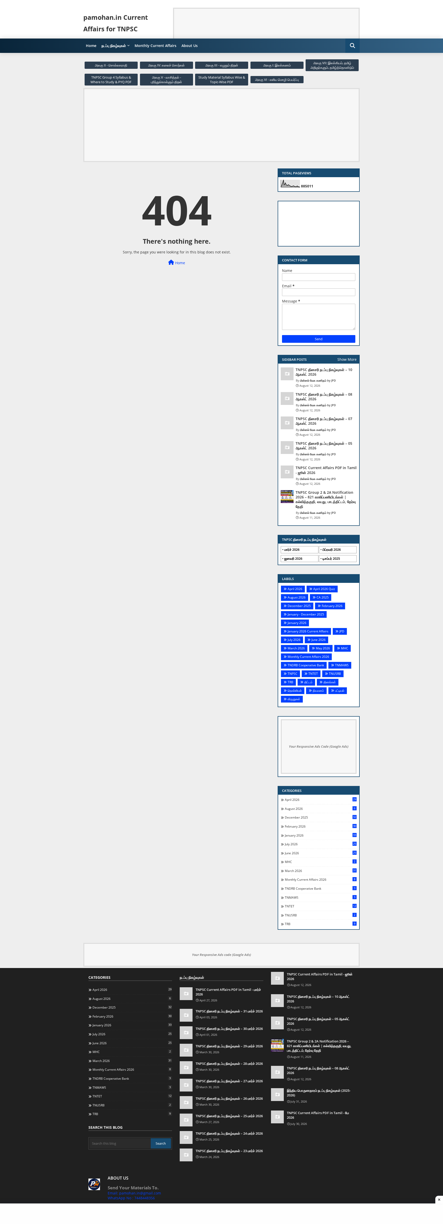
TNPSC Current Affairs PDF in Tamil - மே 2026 (318, 1115)
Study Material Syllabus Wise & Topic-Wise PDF (221, 79)
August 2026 (297, 597)
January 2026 (297, 623)
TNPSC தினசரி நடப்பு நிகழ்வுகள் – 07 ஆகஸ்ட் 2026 (324, 421)
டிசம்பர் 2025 (331, 558)
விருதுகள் (294, 699)
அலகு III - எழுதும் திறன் (221, 65)
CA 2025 (323, 597)
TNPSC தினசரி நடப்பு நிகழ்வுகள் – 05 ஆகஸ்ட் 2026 (324, 445)
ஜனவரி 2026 (293, 558)
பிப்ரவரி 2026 (332, 549)
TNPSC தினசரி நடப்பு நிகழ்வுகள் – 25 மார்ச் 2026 (229, 1116)
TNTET (313, 673)
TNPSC (292, 673)
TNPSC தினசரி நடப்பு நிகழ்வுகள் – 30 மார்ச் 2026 (229, 1028)
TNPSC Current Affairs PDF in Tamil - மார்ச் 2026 (228, 992)
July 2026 (294, 640)
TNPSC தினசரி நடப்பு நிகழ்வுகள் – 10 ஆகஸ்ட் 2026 (324, 372)
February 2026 (332, 606)
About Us (190, 45)
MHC (344, 648)
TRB (290, 682)
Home (91, 45)
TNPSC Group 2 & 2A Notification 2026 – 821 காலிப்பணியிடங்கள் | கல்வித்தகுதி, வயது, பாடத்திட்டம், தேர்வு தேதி (326, 499)
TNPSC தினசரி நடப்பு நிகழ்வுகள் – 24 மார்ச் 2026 (229, 1133)
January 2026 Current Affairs (308, 631)
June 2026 (318, 640)
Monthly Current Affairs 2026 (308, 656)
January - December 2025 (306, 614)
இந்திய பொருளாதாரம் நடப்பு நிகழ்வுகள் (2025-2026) (318, 1092)
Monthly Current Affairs (155, 45)
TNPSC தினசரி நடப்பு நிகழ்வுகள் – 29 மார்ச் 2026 (229, 1046)
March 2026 (296, 648)
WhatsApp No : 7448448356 (131, 1197)
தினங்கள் (330, 682)
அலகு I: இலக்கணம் (277, 65)
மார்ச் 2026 (291, 549)
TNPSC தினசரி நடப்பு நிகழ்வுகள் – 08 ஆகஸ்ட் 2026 (324, 396)
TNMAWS (342, 665)
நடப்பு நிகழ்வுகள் (114, 45)
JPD (341, 631)
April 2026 (295, 589)
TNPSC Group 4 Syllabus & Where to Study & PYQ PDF (111, 79)
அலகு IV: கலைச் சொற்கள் (166, 65)
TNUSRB (335, 673)
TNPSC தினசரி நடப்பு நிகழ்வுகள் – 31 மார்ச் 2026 (229, 1011)
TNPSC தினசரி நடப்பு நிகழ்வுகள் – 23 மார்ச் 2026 (229, 1151)
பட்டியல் (339, 690)
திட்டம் (308, 682)
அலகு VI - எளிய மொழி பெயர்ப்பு (277, 79)
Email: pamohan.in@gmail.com (134, 1193)
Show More (347, 359)
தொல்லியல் (295, 690)
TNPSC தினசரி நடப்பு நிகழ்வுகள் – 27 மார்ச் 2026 (229, 1081)
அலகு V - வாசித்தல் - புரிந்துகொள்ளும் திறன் (166, 79)
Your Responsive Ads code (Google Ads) (221, 954)
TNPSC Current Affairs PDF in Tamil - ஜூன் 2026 (326, 470)
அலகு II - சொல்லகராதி (111, 65)
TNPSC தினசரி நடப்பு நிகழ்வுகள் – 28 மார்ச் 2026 (229, 1063)
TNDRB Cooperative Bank (306, 665)
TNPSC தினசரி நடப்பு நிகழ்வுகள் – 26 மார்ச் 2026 (229, 1098)
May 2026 (323, 648)
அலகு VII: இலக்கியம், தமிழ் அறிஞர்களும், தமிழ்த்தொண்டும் (332, 65)
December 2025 (299, 606)
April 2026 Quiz (324, 589)
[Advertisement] (267, 20)
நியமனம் (318, 690)
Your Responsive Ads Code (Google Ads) (318, 746)
